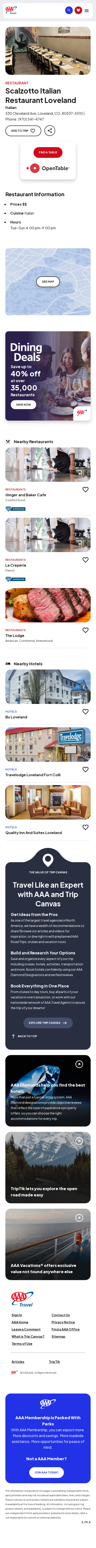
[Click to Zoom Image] (48, 51)
